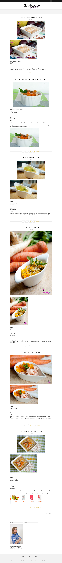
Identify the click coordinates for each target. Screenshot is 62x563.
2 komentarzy (38, 425)
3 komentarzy (38, 72)
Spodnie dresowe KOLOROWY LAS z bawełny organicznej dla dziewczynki (31, 500)
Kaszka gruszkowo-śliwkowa (31, 18)
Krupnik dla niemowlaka (31, 431)
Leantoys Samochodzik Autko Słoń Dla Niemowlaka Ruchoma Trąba (16, 500)
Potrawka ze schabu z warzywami (31, 79)
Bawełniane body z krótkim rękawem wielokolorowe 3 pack (39, 500)
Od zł (16, 501)
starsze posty (49, 513)
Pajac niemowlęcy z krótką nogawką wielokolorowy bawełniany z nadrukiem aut (24, 500)
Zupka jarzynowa (31, 228)
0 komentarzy (38, 221)
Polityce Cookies (50, 560)
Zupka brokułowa (31, 158)
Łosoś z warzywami (31, 352)
